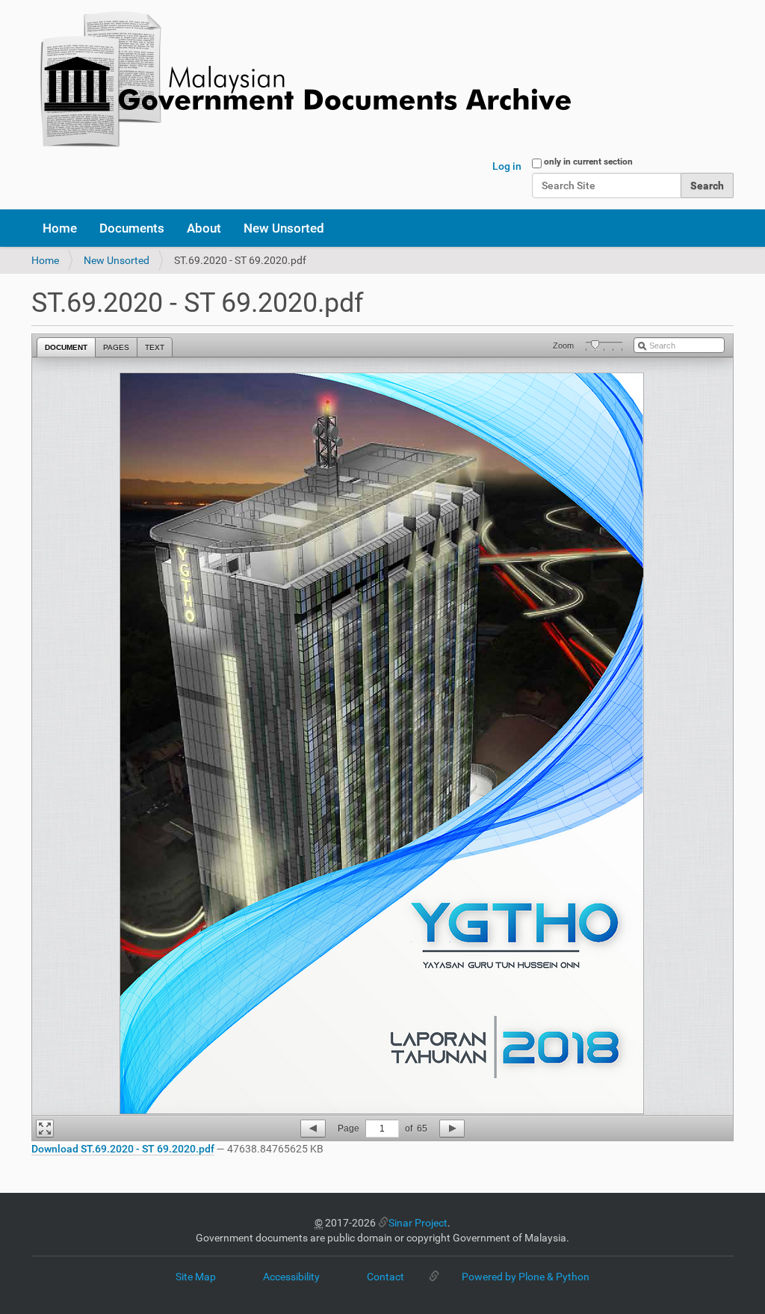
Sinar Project (417, 1223)
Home (60, 228)
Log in (506, 166)
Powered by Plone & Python (525, 1277)
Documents (131, 228)
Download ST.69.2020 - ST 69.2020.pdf (122, 1149)
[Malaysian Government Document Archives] (301, 80)
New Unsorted (284, 228)
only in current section (588, 161)
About (204, 228)
